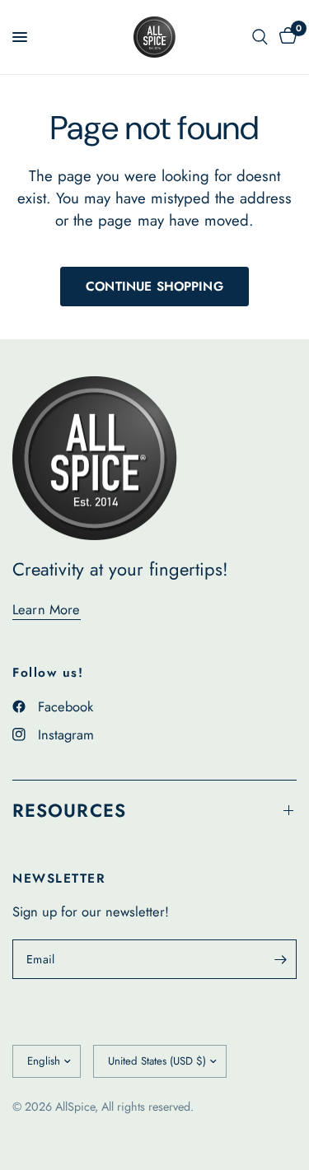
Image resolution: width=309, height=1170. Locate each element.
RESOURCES (69, 810)
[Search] (260, 37)
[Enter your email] (280, 959)
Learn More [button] (46, 610)
